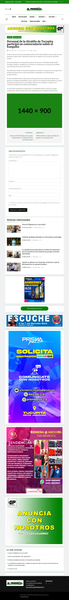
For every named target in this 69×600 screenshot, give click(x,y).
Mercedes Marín (13, 50)
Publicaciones (35, 21)
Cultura (52, 17)
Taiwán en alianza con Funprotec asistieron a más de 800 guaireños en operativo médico (40, 263)
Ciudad (32, 17)
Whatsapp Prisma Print (34, 308)
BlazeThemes (25, 596)
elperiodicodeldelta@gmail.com (36, 587)
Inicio (14, 17)
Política (24, 21)
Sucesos (42, 17)
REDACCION (26, 240)
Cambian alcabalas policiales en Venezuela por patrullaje (41, 237)
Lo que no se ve (12, 568)
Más (43, 21)
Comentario (13, 161)
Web (10, 195)
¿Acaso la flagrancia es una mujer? (34, 224)
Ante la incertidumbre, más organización (19, 556)
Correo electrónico (15, 188)
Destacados (23, 17)
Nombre (12, 181)
